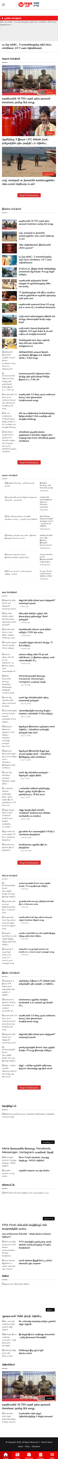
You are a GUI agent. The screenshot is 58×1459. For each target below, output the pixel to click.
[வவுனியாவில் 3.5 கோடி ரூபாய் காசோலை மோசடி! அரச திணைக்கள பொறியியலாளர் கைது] (9, 401)
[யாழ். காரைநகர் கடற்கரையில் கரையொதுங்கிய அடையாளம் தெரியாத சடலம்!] (9, 236)
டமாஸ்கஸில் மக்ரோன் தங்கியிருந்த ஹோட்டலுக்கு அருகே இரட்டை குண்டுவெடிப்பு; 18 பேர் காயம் (34, 791)
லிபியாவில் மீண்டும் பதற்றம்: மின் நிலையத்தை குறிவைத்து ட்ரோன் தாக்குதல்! (33, 616)
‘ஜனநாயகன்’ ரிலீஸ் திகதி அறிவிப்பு (21, 1316)
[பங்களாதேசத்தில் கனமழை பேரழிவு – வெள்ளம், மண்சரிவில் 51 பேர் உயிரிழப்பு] (9, 716)
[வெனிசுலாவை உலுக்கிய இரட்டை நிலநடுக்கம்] (9, 848)
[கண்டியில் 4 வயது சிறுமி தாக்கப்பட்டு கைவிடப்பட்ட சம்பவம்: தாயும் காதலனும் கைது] (9, 956)
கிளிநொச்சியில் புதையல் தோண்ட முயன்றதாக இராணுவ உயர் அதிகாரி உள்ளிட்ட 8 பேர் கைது (35, 355)
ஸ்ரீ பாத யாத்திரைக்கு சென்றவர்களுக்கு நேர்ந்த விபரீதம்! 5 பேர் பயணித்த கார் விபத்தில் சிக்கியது (37, 416)
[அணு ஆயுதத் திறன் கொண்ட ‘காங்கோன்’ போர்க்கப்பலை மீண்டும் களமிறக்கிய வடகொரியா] (9, 818)
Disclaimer (36, 1446)
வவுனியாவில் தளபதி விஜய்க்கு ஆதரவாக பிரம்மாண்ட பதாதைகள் (46, 502)
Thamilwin (44, 491)
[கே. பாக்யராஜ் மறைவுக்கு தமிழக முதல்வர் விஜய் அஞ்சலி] (9, 1325)
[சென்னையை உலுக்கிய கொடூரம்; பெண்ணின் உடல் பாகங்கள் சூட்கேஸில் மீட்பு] (9, 1005)
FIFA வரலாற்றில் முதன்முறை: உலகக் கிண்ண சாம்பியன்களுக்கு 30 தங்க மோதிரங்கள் (35, 1244)
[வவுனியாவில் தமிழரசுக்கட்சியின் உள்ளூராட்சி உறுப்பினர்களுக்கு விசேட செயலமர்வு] (9, 284)
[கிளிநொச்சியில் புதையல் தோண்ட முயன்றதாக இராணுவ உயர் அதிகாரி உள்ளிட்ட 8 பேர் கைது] (9, 360)
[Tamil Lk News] (29, 4)
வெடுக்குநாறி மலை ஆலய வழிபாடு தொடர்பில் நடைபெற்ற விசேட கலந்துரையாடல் (34, 343)
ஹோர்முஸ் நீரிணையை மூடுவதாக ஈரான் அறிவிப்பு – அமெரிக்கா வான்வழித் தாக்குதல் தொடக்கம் (37, 729)
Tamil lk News (46, 1442)
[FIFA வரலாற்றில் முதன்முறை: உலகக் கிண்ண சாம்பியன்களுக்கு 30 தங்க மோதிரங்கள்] (9, 1248)
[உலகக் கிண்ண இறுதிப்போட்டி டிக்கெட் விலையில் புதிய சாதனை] (9, 1264)
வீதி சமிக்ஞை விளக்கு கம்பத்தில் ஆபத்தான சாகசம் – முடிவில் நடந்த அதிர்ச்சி (46, 521)
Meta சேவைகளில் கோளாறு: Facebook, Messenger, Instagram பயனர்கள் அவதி (32, 679)
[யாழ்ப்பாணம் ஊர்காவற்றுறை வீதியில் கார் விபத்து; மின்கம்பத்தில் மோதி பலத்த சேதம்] (9, 320)
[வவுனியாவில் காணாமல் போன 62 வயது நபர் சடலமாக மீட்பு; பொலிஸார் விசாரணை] (9, 308)
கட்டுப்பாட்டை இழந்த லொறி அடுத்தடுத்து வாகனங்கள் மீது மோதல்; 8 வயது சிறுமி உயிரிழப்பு (37, 271)
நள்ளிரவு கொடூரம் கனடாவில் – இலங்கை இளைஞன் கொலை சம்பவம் (46, 540)
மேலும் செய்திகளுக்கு (29, 195)
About (20, 1446)
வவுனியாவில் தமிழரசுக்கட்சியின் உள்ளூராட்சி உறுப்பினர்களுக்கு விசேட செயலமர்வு (35, 283)
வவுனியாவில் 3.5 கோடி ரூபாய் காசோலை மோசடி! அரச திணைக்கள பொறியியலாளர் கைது (37, 397)
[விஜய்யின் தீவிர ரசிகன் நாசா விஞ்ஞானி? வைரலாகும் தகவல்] (9, 604)
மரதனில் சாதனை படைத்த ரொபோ (34, 1170)
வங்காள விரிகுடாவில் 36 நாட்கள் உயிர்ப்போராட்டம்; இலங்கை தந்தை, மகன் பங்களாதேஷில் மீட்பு (37, 657)
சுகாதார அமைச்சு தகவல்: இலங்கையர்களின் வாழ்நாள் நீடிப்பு (46, 558)
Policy (27, 1446)
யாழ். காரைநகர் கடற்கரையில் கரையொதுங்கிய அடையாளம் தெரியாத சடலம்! (36, 236)
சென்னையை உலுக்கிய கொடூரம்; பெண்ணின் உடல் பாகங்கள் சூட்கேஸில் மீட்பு (36, 1002)
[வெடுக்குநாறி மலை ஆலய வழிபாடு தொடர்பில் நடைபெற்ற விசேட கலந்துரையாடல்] (9, 344)
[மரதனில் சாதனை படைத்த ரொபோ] (9, 1174)
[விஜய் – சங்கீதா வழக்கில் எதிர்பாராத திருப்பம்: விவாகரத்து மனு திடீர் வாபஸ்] (9, 1071)
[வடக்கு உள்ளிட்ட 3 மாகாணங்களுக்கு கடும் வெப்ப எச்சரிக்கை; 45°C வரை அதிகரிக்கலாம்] (9, 260)
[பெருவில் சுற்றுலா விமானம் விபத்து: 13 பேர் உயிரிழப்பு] (9, 646)
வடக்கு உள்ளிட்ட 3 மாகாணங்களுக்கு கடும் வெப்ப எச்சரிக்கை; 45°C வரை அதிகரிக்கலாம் (35, 259)
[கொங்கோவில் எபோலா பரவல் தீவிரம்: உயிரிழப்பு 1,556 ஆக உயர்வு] (9, 633)
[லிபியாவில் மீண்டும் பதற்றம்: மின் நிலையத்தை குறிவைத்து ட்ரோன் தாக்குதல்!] (9, 619)
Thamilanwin (45, 529)
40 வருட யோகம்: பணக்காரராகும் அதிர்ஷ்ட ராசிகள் (46, 573)
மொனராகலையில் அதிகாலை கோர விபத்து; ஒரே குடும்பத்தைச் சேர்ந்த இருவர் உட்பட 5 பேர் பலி (34, 376)
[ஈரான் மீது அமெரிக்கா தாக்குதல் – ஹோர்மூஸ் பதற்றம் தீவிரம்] (9, 778)
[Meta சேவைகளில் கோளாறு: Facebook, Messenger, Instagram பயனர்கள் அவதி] (9, 684)
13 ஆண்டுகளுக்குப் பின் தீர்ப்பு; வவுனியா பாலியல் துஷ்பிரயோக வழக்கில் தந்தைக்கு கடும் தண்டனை (37, 295)
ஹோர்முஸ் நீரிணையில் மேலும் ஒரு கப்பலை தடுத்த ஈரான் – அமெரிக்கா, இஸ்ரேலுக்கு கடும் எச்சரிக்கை (35, 754)
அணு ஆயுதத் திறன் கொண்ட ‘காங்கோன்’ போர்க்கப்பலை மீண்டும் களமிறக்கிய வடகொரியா (34, 813)
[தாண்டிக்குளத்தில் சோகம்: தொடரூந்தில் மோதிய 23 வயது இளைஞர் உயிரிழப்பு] (9, 890)
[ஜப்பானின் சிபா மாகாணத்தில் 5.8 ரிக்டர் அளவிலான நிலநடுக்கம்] (9, 835)
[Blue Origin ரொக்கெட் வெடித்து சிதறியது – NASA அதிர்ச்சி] (9, 1161)
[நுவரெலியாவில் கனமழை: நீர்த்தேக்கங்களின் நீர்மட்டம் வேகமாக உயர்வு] (9, 907)
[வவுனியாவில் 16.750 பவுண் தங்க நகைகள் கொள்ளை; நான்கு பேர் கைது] (9, 225)
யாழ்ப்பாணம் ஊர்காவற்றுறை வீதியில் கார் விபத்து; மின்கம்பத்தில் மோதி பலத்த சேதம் (37, 319)
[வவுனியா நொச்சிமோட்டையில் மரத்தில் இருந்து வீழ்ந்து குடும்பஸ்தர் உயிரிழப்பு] (9, 939)
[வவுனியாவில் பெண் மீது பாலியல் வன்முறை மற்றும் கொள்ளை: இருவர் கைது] (9, 923)
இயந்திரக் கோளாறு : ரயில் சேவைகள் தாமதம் (46, 485)
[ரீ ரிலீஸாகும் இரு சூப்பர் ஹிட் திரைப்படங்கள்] (9, 1354)
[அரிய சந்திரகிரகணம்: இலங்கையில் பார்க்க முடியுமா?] (9, 248)
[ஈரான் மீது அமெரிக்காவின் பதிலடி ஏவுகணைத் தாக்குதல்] (9, 701)
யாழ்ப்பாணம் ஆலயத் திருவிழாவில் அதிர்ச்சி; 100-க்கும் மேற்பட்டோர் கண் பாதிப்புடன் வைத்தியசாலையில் (36, 331)
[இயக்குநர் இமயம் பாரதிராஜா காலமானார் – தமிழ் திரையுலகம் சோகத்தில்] (9, 1340)
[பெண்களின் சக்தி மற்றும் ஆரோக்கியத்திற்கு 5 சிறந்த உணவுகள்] (9, 1417)
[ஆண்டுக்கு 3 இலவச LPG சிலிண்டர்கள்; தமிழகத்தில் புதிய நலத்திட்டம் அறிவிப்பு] (9, 987)
